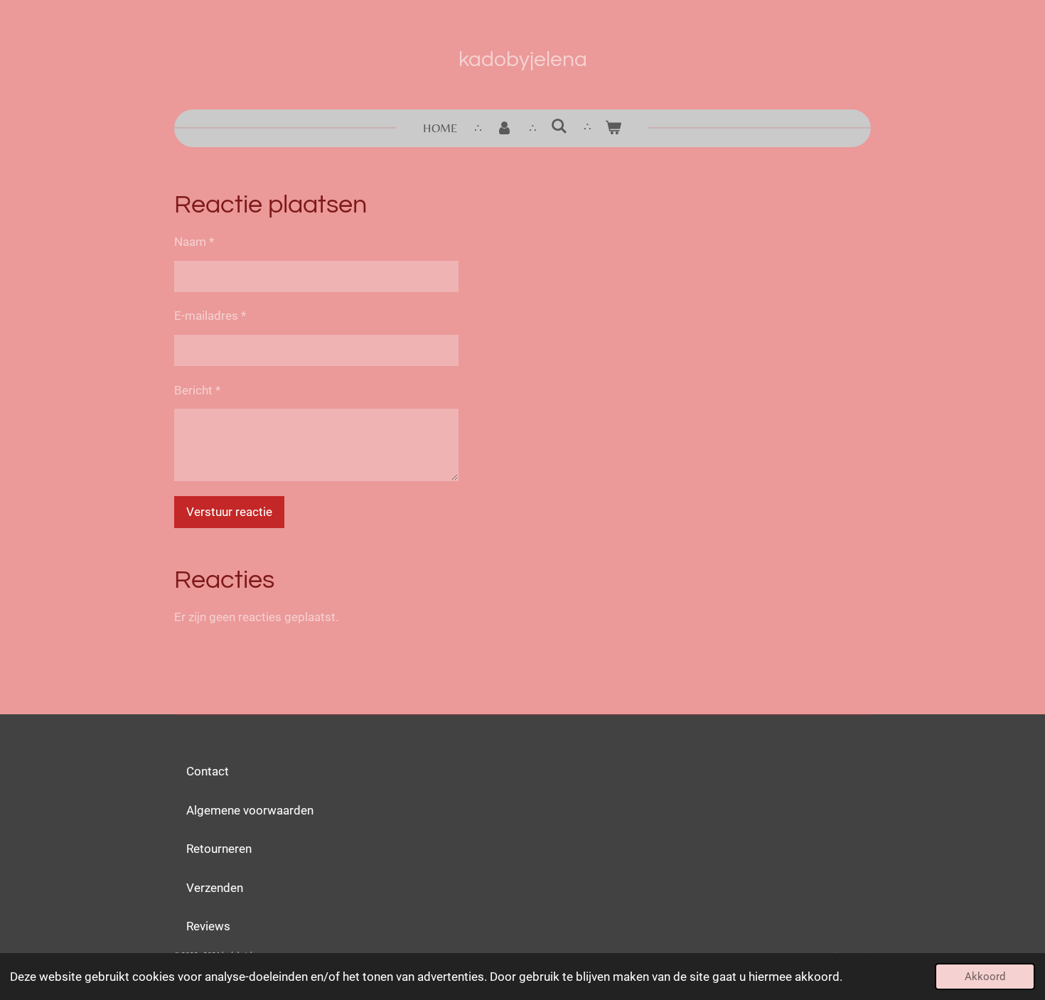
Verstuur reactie (229, 512)
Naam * (194, 242)
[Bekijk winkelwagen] (613, 128)
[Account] (504, 128)
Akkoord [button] (985, 976)
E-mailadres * (210, 315)
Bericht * (197, 390)
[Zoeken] (558, 126)
